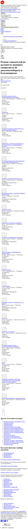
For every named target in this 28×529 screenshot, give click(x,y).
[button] (2, 28)
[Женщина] (4, 93)
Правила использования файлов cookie (10, 12)
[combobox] (7, 47)
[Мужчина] (4, 126)
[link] (3, 25)
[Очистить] (3, 50)
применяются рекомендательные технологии (13, 512)
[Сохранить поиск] (2, 56)
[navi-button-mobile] (2, 33)
